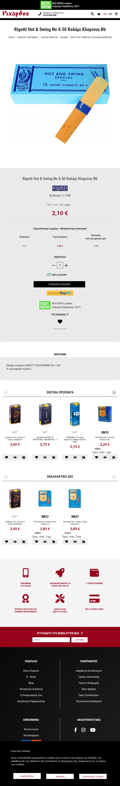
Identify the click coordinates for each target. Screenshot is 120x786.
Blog (31, 682)
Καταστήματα (31, 735)
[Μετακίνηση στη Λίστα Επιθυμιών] (6, 457)
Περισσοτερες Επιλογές (93, 776)
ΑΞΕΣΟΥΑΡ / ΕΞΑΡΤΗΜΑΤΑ (28, 37)
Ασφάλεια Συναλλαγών (89, 670)
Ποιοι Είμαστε (31, 670)
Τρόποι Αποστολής (89, 676)
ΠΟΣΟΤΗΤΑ (60, 257)
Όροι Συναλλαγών (89, 695)
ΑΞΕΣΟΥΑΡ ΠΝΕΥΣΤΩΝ (49, 37)
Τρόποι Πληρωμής (88, 682)
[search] (92, 14)
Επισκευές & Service (31, 689)
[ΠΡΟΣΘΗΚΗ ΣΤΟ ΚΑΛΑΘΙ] (23, 457)
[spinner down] (54, 265)
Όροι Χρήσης (89, 689)
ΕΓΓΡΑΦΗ (79, 639)
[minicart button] (98, 14)
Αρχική (12, 37)
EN (110, 14)
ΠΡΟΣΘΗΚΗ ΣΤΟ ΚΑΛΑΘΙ (59, 284)
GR (104, 14)
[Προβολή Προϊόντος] (15, 457)
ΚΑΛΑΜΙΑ (64, 37)
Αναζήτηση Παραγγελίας (31, 701)
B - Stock (31, 676)
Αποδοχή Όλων (27, 776)
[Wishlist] (60, 321)
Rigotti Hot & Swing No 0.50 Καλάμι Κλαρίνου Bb (91, 37)
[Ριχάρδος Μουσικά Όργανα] (15, 13)
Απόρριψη (60, 776)
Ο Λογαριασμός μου (31, 695)
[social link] (75, 730)
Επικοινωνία (31, 729)
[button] (60, 354)
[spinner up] (65, 265)
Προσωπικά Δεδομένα (88, 701)
